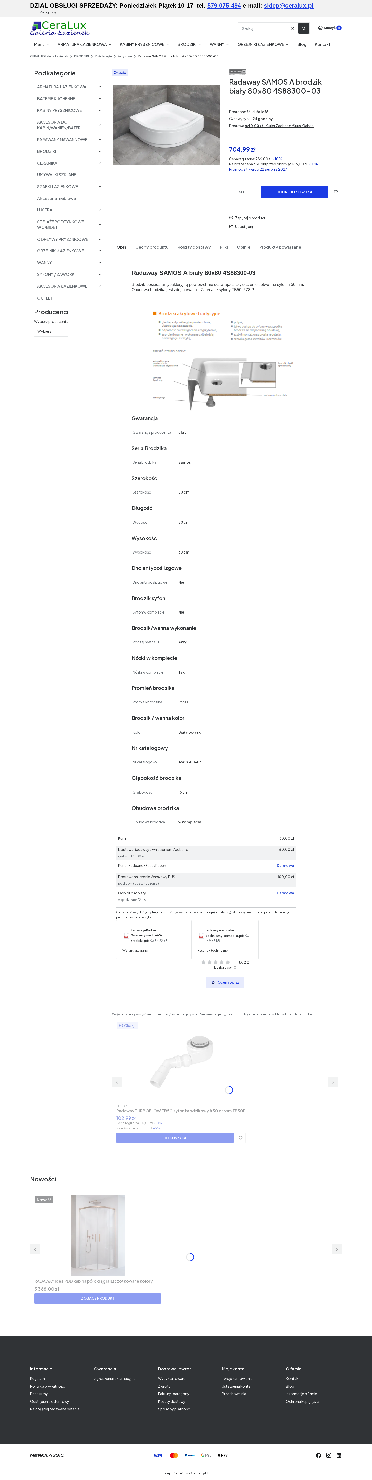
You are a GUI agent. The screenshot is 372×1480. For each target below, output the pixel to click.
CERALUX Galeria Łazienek (49, 56)
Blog (290, 1386)
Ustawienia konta (236, 1386)
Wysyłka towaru (171, 1378)
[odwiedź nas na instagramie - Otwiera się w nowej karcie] (329, 1455)
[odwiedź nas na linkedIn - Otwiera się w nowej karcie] (339, 1455)
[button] (303, 28)
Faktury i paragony (173, 1393)
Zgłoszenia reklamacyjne (115, 1378)
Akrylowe (125, 56)
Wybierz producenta (51, 321)
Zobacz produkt (97, 1298)
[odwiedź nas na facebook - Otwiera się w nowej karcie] (319, 1455)
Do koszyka (175, 1138)
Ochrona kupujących (303, 1401)
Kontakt (293, 1378)
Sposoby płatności (174, 1409)
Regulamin (39, 1378)
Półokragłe (103, 56)
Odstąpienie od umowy (49, 1401)
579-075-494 (224, 5)
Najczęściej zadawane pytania (54, 1409)
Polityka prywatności (48, 1386)
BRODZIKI (81, 56)
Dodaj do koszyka (294, 192)
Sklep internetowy (184, 1473)
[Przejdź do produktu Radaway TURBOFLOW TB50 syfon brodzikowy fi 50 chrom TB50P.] (181, 1061)
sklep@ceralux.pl (289, 5)
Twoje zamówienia (237, 1378)
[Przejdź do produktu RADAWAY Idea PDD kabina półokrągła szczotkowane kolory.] (97, 1235)
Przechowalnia (234, 1393)
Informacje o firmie (301, 1393)
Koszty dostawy (171, 1401)
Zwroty (164, 1386)
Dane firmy (39, 1393)
